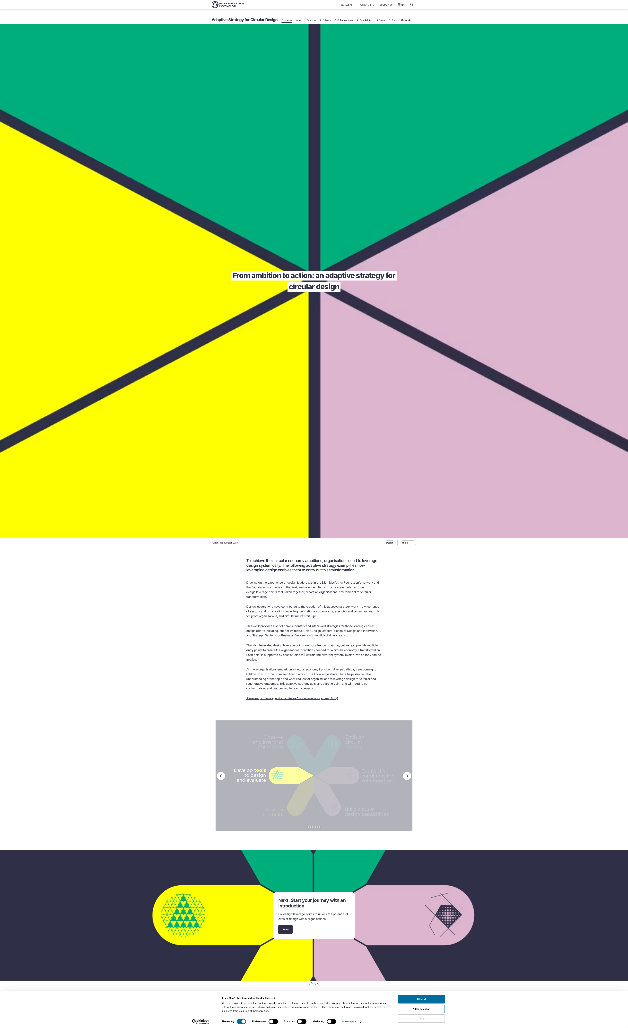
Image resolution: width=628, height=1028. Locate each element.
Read (285, 929)
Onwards (406, 20)
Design (389, 542)
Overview (286, 20)
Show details (349, 1021)
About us (365, 4)
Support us (386, 4)
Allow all (421, 999)
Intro (298, 20)
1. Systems (310, 20)
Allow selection (421, 1009)
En (403, 4)
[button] (408, 542)
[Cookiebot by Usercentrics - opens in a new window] (200, 1021)
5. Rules (380, 20)
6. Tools (393, 20)
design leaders (297, 582)
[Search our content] (411, 4)
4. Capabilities (365, 20)
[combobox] (408, 542)
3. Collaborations (344, 20)
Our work (346, 4)
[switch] (273, 1021)
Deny (421, 1018)
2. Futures (325, 20)
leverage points (266, 592)
